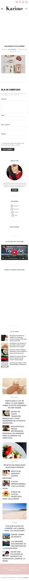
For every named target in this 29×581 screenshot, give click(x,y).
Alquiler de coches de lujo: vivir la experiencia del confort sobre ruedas (18, 358)
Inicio (5, 568)
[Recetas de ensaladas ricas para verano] (14, 443)
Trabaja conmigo (14, 570)
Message (3, 99)
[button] (2, 9)
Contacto (14, 568)
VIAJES (14, 522)
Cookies (23, 568)
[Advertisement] (14, 30)
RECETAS (14, 461)
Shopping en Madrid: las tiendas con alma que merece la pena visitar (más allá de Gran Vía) (18, 338)
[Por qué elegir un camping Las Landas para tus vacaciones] (14, 504)
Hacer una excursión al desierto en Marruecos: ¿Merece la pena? (13, 556)
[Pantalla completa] (26, 258)
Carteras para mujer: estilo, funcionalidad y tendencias (18, 363)
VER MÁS (14, 190)
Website (3, 134)
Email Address (5, 124)
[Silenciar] (23, 258)
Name (2, 115)
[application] (14, 252)
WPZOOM (26, 577)
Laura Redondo (12, 49)
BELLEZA (14, 397)
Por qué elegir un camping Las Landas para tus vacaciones (14, 528)
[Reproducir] (3, 258)
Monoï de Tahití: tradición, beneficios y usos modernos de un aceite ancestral (18, 351)
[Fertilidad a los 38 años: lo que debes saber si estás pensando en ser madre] (14, 379)
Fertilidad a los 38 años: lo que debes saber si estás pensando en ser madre (18, 345)
